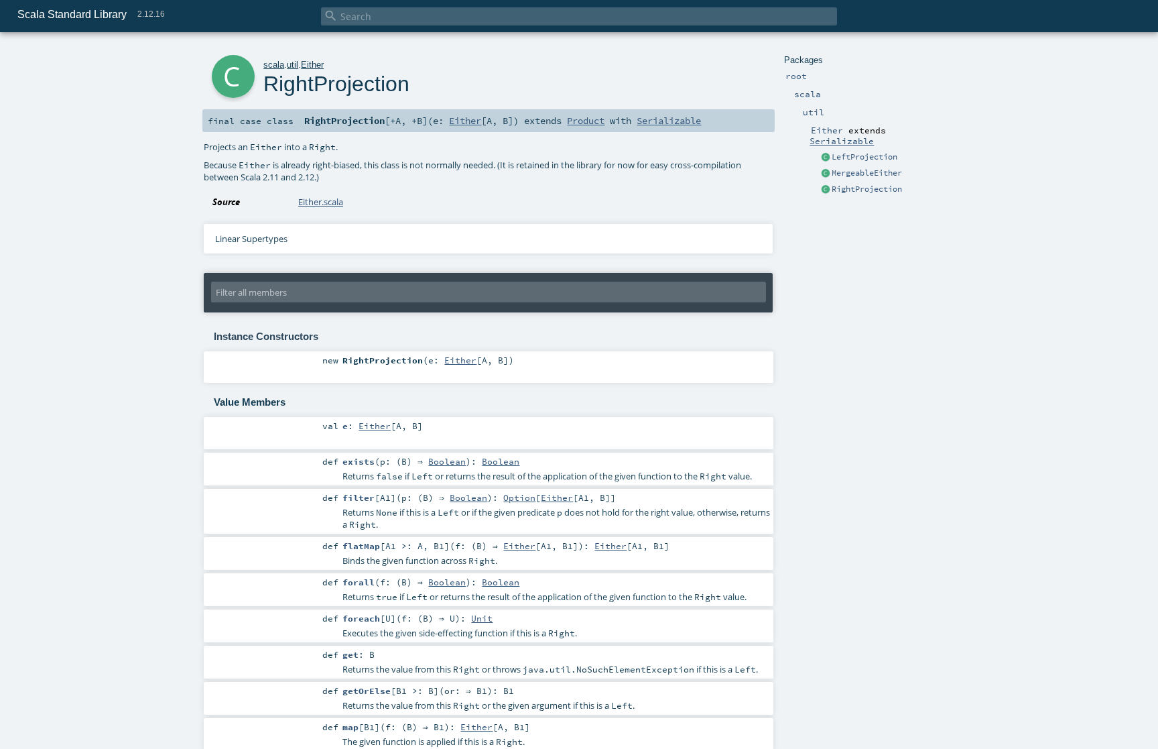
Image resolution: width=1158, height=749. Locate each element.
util (292, 65)
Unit (482, 618)
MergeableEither (867, 173)
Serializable (842, 140)
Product (585, 121)
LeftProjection (864, 157)
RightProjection (867, 189)
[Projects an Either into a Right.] (825, 189)
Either (312, 65)
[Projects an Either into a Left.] (825, 157)
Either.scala (320, 202)
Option (519, 497)
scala (273, 65)
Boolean (447, 461)
